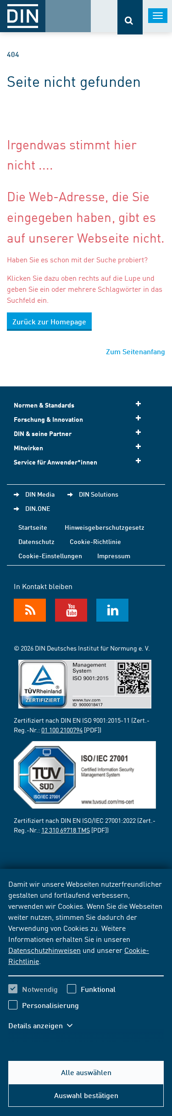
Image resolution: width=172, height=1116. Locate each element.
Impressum (113, 555)
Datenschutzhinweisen (44, 950)
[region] (86, 960)
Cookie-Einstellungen (50, 555)
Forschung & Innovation (48, 419)
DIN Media (40, 494)
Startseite (32, 527)
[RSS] (30, 610)
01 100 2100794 (62, 729)
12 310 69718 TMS (65, 829)
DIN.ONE (37, 508)
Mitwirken (28, 448)
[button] (45, 1025)
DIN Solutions (98, 494)
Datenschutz (36, 541)
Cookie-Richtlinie (95, 541)
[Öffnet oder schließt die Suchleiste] (130, 17)
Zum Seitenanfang (135, 351)
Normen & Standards (44, 405)
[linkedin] (112, 610)
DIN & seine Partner (43, 433)
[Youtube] (71, 610)
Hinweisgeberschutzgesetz (104, 527)
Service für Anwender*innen (55, 462)
